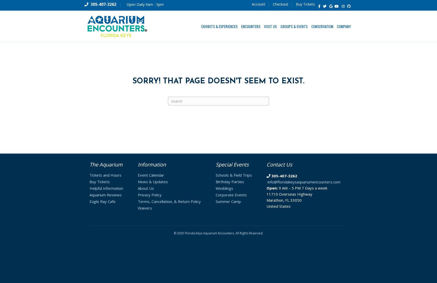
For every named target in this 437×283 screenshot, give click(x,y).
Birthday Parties (230, 181)
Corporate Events (231, 195)
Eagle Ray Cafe (103, 201)
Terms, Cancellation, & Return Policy (169, 201)
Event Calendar (151, 175)
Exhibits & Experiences (219, 26)
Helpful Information (106, 188)
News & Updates (153, 181)
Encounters (250, 26)
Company (344, 26)
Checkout (280, 4)
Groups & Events (294, 26)
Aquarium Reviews (106, 195)
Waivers (145, 208)
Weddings (224, 188)
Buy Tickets (305, 4)
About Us (146, 188)
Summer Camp (228, 201)
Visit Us (270, 26)
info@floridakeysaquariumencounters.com (304, 181)
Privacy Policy (150, 195)
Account (258, 4)
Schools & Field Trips (234, 175)
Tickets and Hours (105, 175)
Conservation (322, 26)
